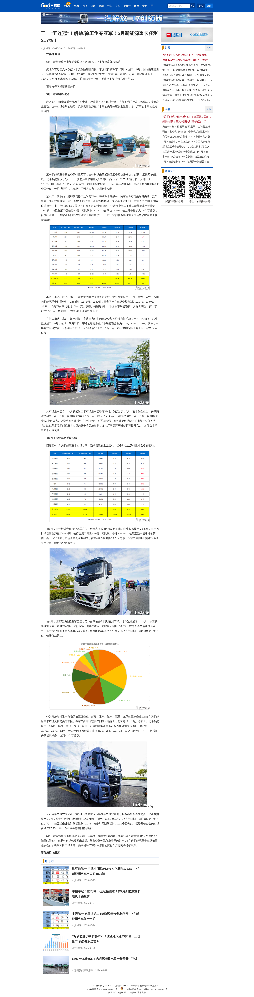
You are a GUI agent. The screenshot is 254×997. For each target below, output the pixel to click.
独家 (76, 6)
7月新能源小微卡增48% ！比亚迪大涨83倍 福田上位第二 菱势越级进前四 (106, 939)
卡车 (109, 6)
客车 (117, 6)
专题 (144, 6)
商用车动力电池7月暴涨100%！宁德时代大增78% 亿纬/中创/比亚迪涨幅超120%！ (187, 60)
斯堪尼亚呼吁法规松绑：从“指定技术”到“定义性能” (187, 146)
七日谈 (67, 6)
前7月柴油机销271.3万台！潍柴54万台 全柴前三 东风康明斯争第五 (187, 85)
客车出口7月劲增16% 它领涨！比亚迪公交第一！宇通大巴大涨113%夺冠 (187, 75)
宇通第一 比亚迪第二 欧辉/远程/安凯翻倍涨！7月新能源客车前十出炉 (105, 916)
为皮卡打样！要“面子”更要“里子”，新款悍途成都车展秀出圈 (187, 126)
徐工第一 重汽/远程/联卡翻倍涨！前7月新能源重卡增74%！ (187, 70)
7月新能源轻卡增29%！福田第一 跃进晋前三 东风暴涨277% (187, 80)
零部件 (127, 6)
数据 (84, 6)
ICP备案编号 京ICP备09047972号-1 (103, 989)
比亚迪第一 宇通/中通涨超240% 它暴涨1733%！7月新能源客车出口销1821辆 (106, 871)
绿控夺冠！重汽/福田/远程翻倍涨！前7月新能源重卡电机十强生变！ (106, 894)
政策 (136, 6)
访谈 (93, 6)
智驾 (101, 6)
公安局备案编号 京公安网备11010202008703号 (146, 989)
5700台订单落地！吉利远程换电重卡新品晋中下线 (104, 958)
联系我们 (141, 992)
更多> (209, 48)
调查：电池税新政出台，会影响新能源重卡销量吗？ (187, 131)
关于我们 (112, 992)
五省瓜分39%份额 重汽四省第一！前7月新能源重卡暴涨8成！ (187, 100)
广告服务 (132, 992)
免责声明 (122, 992)
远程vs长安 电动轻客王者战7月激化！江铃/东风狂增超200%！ (187, 90)
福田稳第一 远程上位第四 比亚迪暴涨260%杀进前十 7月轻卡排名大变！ (187, 95)
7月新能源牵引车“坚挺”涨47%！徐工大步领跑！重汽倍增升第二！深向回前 (187, 65)
